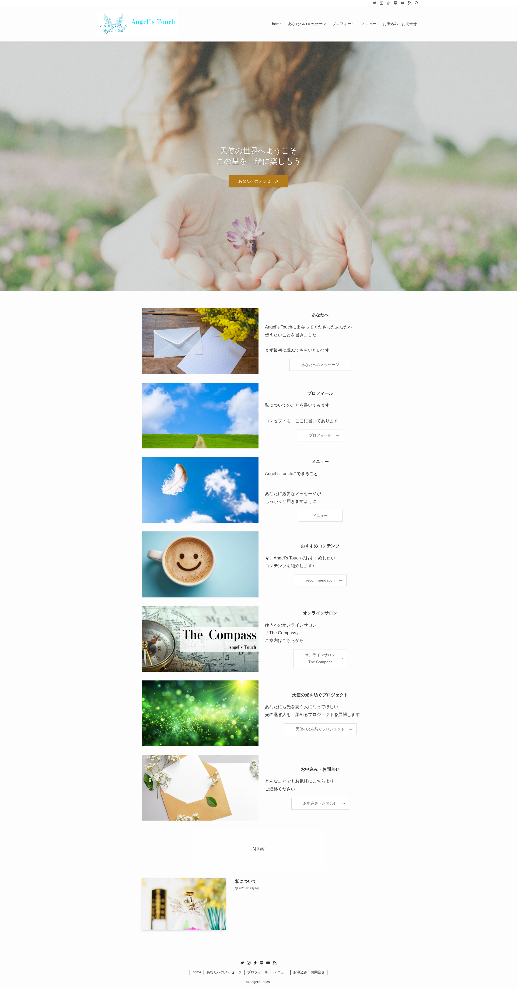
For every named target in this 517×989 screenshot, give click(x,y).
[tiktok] (388, 3)
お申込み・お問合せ (309, 972)
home (197, 972)
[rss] (409, 3)
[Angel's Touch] (137, 23)
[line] (395, 3)
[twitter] (374, 3)
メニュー (281, 972)
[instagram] (381, 3)
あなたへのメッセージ (258, 181)
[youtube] (402, 3)
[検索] (416, 3)
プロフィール (257, 972)
